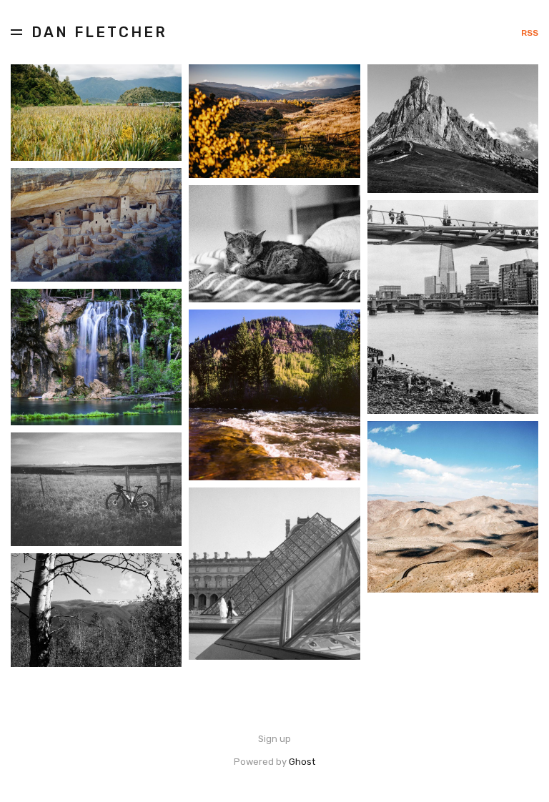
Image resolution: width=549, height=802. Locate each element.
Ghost (302, 761)
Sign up (274, 738)
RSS (529, 33)
